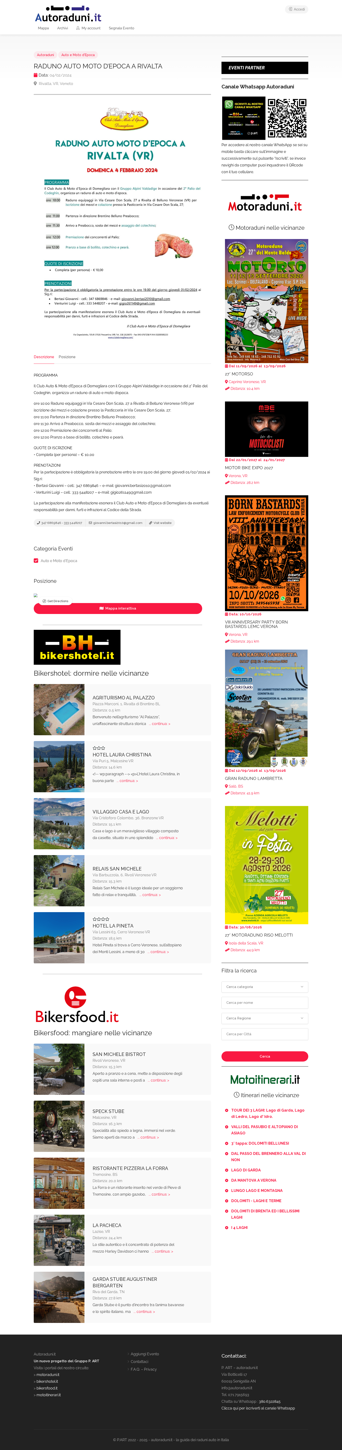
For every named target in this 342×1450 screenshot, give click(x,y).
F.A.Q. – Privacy (144, 1369)
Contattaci (139, 1361)
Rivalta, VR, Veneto (55, 83)
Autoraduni (45, 55)
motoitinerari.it (48, 1395)
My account (91, 28)
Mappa (43, 28)
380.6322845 (270, 1401)
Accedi (299, 9)
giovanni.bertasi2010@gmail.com (117, 523)
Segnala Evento (121, 28)
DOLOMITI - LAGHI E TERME (256, 1201)
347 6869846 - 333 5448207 (61, 523)
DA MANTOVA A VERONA (253, 1180)
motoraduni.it (47, 1374)
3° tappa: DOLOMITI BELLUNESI (260, 1143)
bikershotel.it (47, 1381)
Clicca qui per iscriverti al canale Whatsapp (258, 1408)
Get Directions (57, 601)
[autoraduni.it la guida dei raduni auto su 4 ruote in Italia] (68, 13)
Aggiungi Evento (145, 1354)
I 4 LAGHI (239, 1227)
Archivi (62, 28)
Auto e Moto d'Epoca (78, 55)
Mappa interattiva (120, 608)
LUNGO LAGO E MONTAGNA (257, 1190)
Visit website (162, 523)
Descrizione (44, 357)
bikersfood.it (47, 1388)
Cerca (265, 1056)
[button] (264, 987)
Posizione (67, 357)
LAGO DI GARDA (246, 1170)
